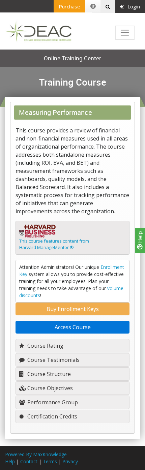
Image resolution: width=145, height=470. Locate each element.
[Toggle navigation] (125, 33)
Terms (50, 461)
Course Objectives (49, 388)
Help (140, 237)
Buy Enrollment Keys (73, 309)
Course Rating (44, 345)
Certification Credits (51, 416)
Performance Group (52, 402)
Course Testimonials (53, 360)
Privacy (70, 461)
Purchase (69, 6)
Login (133, 6)
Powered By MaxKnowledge (36, 454)
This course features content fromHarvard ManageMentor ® (54, 244)
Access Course (73, 327)
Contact (28, 461)
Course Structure (48, 374)
